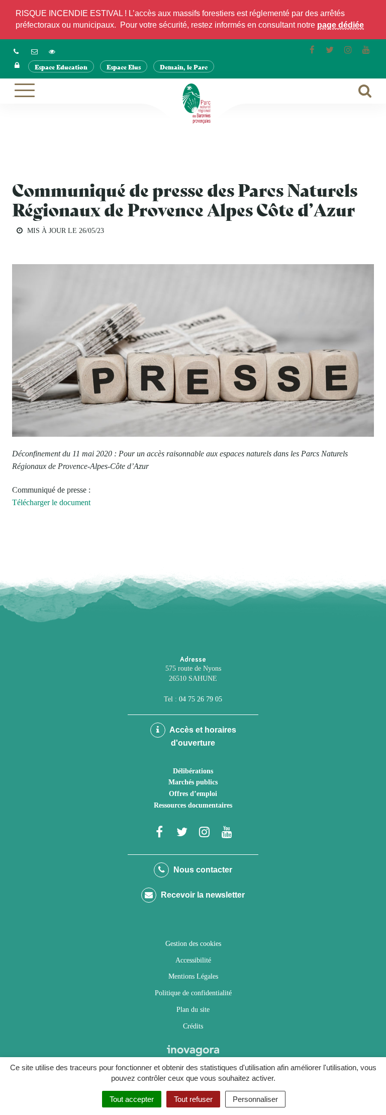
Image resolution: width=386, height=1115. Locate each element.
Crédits (193, 1026)
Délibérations (193, 771)
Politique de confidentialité (193, 993)
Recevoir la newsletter (202, 895)
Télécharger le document (51, 502)
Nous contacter (201, 869)
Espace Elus (124, 66)
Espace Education (61, 66)
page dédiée (340, 25)
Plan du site (193, 1009)
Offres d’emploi (193, 794)
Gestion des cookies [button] (193, 943)
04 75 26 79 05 (200, 699)
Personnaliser (255, 1099)
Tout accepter (132, 1099)
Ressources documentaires (193, 805)
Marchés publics (193, 782)
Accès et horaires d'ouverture (202, 736)
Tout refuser (193, 1099)
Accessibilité (193, 960)
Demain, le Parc (184, 66)
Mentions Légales (193, 976)
